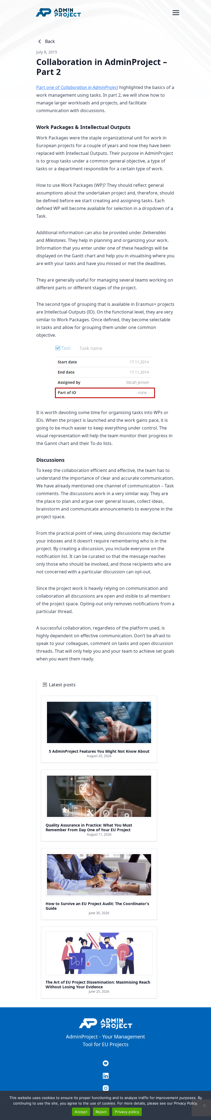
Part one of (77, 87)
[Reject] (204, 1105)
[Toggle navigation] (176, 12)
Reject (101, 1112)
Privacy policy (127, 1112)
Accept (81, 1112)
